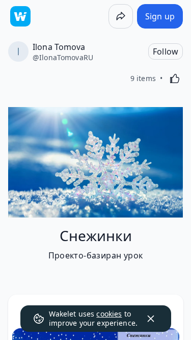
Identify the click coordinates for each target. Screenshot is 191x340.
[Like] (175, 78)
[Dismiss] (151, 318)
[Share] (120, 16)
